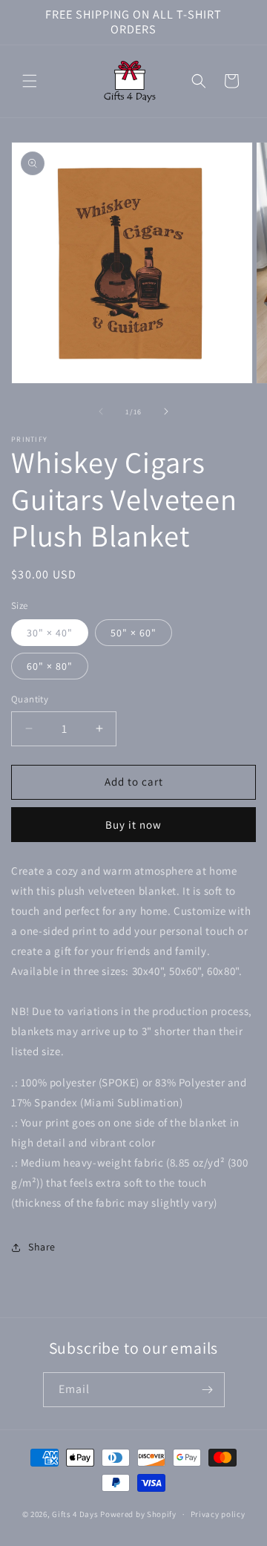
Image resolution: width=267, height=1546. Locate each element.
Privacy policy (218, 1514)
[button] (29, 81)
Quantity (29, 699)
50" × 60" (133, 632)
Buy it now (133, 825)
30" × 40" (50, 632)
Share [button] (42, 1246)
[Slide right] (166, 411)
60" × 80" (50, 666)
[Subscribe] (207, 1389)
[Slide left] (101, 411)
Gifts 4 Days (75, 1514)
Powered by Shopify (138, 1514)
